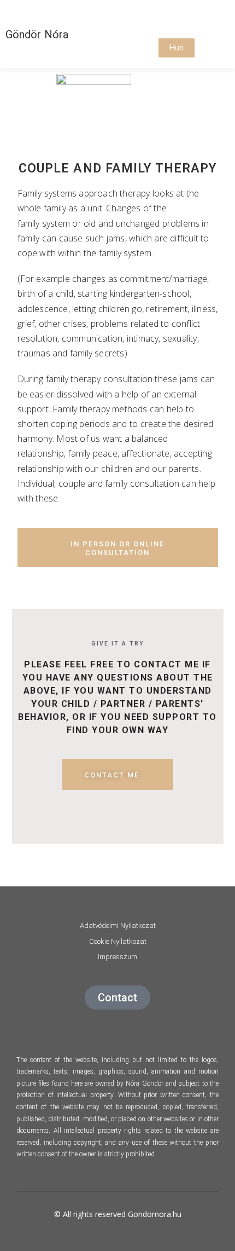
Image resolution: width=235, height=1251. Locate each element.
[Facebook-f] (89, 1027)
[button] (167, 19)
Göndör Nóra (36, 34)
